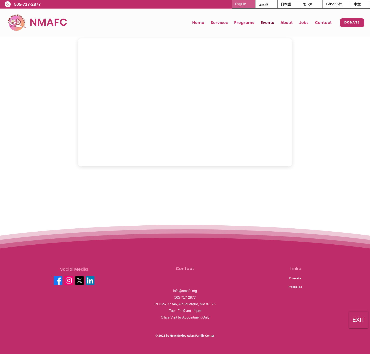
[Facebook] (58, 280)
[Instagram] (68, 280)
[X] (79, 280)
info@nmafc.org (185, 291)
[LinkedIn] (90, 280)
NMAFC (48, 22)
